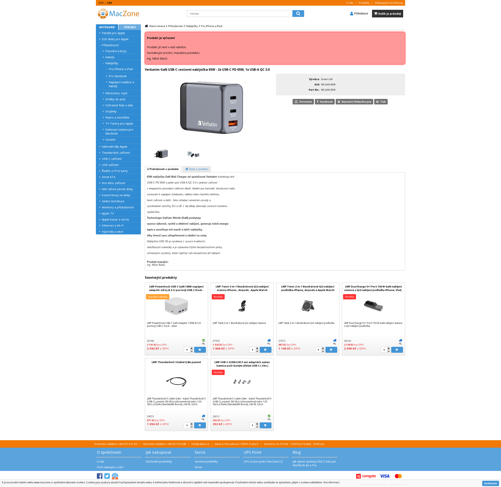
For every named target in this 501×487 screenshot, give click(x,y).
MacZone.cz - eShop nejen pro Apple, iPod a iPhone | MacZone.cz (120, 13)
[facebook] (99, 476)
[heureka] (115, 476)
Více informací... (332, 482)
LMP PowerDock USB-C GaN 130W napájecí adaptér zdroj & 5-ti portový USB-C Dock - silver (176, 290)
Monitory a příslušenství (118, 207)
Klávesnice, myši (116, 93)
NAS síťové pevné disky (117, 189)
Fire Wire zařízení (113, 183)
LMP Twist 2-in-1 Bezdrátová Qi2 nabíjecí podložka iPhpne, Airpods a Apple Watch (307, 288)
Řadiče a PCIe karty (115, 171)
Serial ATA (108, 177)
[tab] (163, 169)
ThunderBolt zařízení (116, 153)
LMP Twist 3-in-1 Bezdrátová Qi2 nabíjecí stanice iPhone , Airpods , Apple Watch (242, 288)
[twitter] (107, 476)
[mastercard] (398, 476)
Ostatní (110, 139)
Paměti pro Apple (113, 33)
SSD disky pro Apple (115, 39)
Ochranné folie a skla (119, 105)
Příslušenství (110, 45)
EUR (101, 3)
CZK (109, 3)
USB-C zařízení (112, 159)
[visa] (384, 476)
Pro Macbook (118, 76)
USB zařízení (110, 165)
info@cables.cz (200, 444)
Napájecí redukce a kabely (121, 84)
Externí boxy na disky (116, 195)
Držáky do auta (115, 99)
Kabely (109, 57)
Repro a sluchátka (117, 117)
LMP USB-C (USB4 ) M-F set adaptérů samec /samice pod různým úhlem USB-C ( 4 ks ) (242, 363)
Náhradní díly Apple (114, 146)
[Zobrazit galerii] (209, 143)
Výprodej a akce (112, 231)
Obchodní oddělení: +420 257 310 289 (164, 444)
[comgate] (366, 476)
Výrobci (130, 27)
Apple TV (108, 213)
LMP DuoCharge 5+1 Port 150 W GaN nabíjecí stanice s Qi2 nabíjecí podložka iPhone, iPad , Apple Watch (373, 290)
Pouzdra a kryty (116, 51)
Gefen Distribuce (113, 201)
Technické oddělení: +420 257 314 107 (116, 444)
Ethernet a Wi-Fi (112, 225)
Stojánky (111, 111)
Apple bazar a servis (115, 219)
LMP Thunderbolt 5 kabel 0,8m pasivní (176, 362)
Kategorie (107, 27)
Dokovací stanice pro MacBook (119, 131)
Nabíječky (111, 63)
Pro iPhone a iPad (121, 69)
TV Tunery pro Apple (119, 123)
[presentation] (163, 169)
